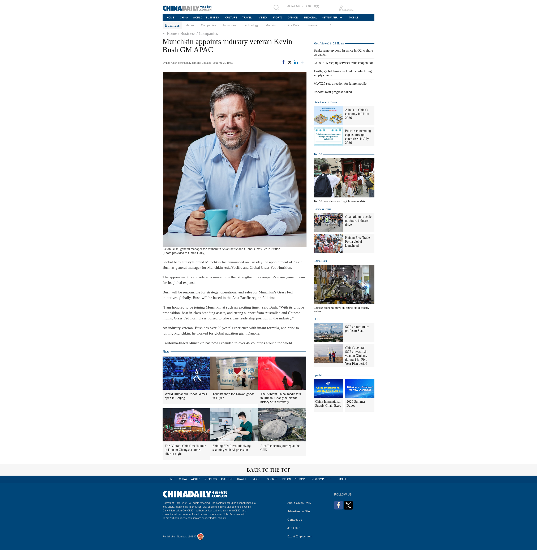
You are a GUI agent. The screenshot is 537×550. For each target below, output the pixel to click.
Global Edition (295, 6)
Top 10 (328, 25)
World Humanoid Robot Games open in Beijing (186, 396)
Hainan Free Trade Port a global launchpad (357, 241)
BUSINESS (212, 17)
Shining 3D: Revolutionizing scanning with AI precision (231, 447)
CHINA (184, 17)
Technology (250, 25)
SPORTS (277, 17)
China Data (291, 25)
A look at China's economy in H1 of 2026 (357, 113)
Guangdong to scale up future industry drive (358, 220)
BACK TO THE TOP (268, 470)
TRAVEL (247, 17)
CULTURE (231, 17)
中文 (316, 6)
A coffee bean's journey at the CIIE (280, 447)
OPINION (293, 17)
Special (318, 375)
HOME (170, 17)
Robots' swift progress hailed (333, 92)
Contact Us (294, 519)
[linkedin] (296, 62)
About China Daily (299, 503)
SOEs (317, 319)
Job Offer (293, 528)
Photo (166, 351)
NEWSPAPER (329, 17)
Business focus (322, 209)
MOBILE (353, 17)
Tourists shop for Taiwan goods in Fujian (233, 396)
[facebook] (283, 62)
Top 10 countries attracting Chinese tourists (339, 201)
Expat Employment (299, 536)
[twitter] (289, 62)
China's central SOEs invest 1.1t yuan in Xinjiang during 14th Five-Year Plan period (356, 355)
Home (172, 33)
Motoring (271, 25)
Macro (189, 25)
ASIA (309, 6)
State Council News (325, 102)
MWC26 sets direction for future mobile (340, 83)
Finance (311, 25)
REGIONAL (310, 17)
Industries (229, 25)
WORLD (197, 17)
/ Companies (207, 33)
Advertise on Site (298, 511)
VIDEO (263, 17)
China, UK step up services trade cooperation (344, 63)
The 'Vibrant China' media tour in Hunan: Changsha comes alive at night (185, 449)
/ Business (187, 33)
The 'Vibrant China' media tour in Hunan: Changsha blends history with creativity (280, 398)
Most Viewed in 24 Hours (329, 43)
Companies (208, 25)
